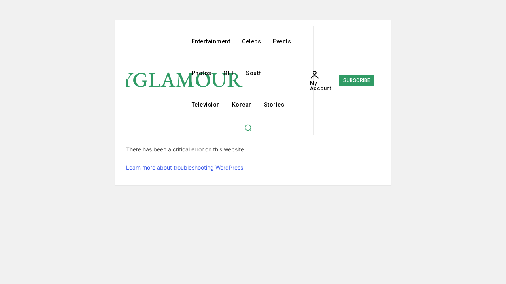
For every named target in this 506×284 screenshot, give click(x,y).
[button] (247, 127)
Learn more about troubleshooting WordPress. (185, 167)
